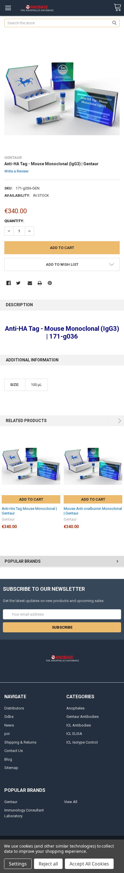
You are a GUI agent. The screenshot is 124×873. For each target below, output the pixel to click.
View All (70, 802)
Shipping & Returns (20, 742)
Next (118, 420)
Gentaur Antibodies (82, 716)
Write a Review (16, 171)
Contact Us (13, 750)
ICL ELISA (74, 733)
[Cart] (117, 7)
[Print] (39, 283)
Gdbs (9, 716)
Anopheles (75, 708)
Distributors (14, 708)
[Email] (30, 283)
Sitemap (11, 768)
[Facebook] (8, 283)
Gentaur (10, 802)
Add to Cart (31, 499)
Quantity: (14, 221)
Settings (18, 864)
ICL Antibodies (78, 725)
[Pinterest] (50, 283)
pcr (7, 733)
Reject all (48, 864)
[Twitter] (18, 283)
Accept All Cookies (89, 864)
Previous (108, 420)
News (9, 725)
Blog (8, 759)
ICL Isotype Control (82, 742)
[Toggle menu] (8, 8)
